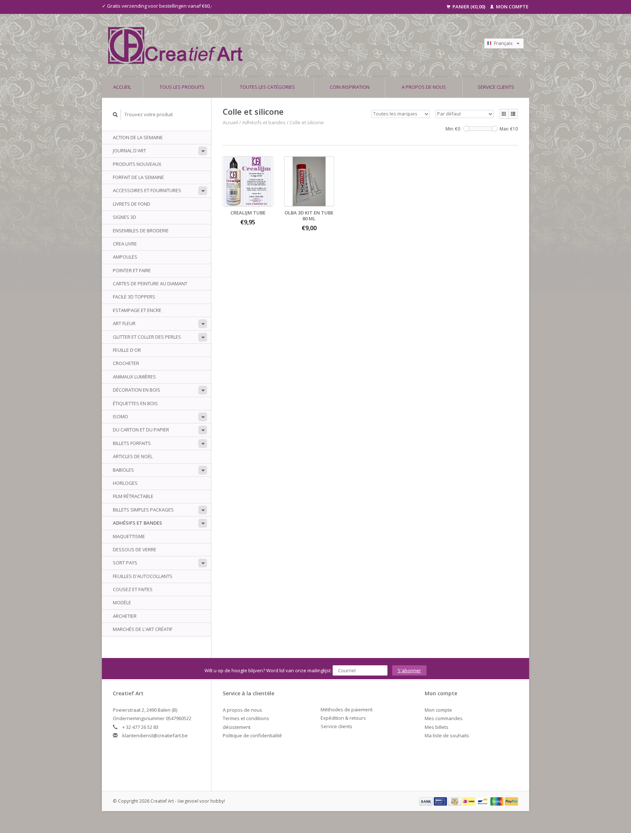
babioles (123, 470)
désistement (237, 727)
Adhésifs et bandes (137, 523)
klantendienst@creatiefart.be (155, 735)
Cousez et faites (133, 589)
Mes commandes (444, 718)
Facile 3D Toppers (134, 296)
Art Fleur (124, 323)
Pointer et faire (132, 270)
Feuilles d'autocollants (142, 576)
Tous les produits (182, 87)
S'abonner (409, 670)
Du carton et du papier (141, 429)
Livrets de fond (131, 204)
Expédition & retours (343, 718)
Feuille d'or (127, 350)
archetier (125, 616)
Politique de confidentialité (252, 735)
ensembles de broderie (141, 230)
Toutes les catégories (267, 87)
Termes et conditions (246, 718)
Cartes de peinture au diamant (150, 283)
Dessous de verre (134, 549)
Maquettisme (129, 536)
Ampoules (125, 257)
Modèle (122, 602)
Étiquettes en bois (135, 403)
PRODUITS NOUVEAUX (137, 164)
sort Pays (125, 562)
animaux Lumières (134, 376)
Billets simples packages (143, 509)
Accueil (122, 87)
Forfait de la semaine (138, 177)
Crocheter (126, 363)
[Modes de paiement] (426, 801)
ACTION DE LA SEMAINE (138, 137)
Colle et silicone (307, 122)
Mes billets (436, 727)
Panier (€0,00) (468, 6)
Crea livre (125, 243)
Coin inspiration (350, 87)
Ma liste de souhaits (447, 735)
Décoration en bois (136, 390)
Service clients (496, 87)
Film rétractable (133, 496)
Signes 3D (124, 217)
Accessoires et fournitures (147, 190)
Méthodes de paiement (346, 709)
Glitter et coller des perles (147, 337)
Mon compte (511, 6)
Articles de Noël (133, 456)
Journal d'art (129, 150)
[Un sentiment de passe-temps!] (264, 45)
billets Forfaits (132, 443)
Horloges (125, 483)
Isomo (120, 416)
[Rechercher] (115, 114)
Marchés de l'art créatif (142, 629)
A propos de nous (424, 87)
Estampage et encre (137, 310)
